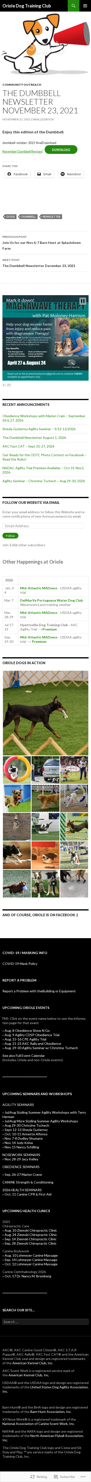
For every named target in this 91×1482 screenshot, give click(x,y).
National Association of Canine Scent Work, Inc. (38, 1424)
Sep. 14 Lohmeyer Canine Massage (31, 1260)
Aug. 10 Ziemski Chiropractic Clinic (31, 1230)
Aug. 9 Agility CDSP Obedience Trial (32, 1035)
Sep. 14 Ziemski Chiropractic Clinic (31, 1239)
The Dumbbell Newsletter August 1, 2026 (34, 438)
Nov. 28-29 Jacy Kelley (21, 1159)
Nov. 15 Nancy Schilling (22, 1147)
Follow (10, 536)
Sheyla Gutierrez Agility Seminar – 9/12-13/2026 (38, 429)
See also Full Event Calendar (33, 1057)
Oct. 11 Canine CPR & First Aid (28, 1194)
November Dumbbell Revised (22, 151)
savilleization (43, 119)
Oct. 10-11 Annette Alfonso (26, 1134)
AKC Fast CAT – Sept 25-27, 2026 (28, 446)
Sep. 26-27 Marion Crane (23, 1174)
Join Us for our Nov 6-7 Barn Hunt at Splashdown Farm (41, 242)
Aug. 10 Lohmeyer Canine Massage (31, 1255)
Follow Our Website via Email (31, 502)
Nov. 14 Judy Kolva (19, 1143)
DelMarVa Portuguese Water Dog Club (51, 600)
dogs (11, 216)
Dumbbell (29, 216)
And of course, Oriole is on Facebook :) (40, 915)
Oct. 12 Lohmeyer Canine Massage (31, 1264)
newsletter (51, 216)
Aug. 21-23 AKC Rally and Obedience (33, 1043)
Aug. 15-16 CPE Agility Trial (25, 1039)
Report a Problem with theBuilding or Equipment (39, 991)
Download (61, 149)
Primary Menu (85, 6)
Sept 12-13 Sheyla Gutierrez (26, 1130)
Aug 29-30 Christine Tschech (27, 1125)
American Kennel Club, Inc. (32, 1363)
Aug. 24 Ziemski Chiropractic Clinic (31, 1235)
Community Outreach (21, 84)
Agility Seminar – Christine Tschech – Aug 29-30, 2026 (43, 481)
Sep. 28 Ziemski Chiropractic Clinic (31, 1243)
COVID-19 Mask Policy (19, 964)
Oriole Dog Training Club (26, 5)
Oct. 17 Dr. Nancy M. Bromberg (28, 1276)
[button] (82, 301)
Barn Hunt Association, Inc (50, 1412)
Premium (49, 629)
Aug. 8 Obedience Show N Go (27, 1030)
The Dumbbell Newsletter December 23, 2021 (38, 263)
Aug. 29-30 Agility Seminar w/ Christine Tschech (41, 1048)
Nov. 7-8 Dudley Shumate (24, 1138)
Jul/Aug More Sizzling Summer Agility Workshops (41, 1121)
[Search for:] (45, 1322)
